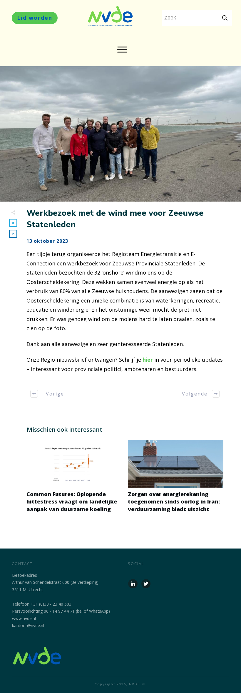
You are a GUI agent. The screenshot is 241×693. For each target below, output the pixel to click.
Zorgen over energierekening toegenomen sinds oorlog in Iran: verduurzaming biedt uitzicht (175, 479)
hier (148, 359)
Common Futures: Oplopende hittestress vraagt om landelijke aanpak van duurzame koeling (74, 479)
